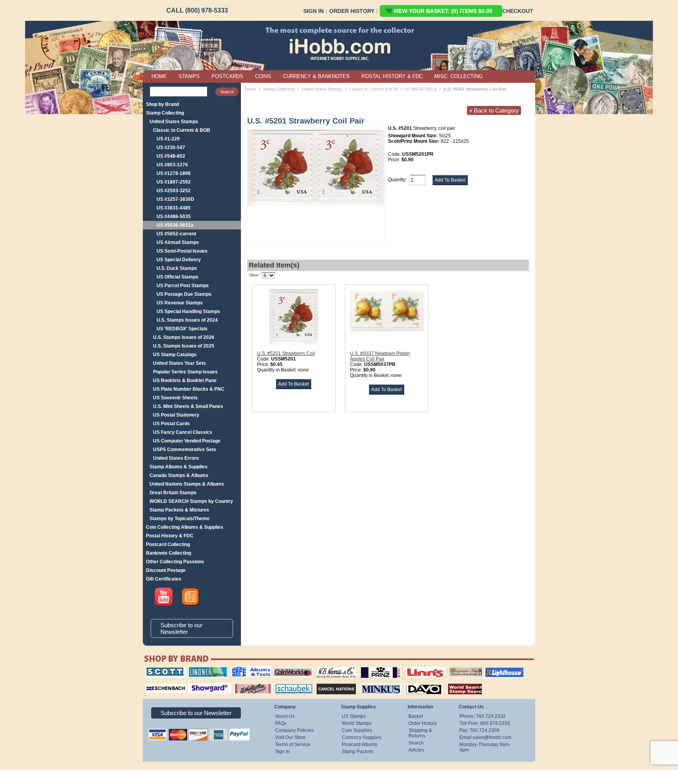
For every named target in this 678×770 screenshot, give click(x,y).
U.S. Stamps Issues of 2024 (187, 320)
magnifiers (154, 682)
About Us (285, 716)
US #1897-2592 (174, 182)
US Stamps (354, 716)
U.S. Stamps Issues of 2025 (183, 346)
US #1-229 (168, 139)
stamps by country (458, 682)
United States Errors (176, 458)
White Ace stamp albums (245, 685)
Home (250, 89)
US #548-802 (171, 156)
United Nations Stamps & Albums (186, 484)
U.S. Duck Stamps (177, 268)
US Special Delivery (179, 259)
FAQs (280, 723)
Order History (351, 11)
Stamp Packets (358, 751)
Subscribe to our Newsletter (181, 628)
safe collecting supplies (243, 669)
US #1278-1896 (174, 173)
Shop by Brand (162, 104)
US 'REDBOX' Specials (182, 328)
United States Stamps (173, 121)
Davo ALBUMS (413, 682)
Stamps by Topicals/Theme (179, 518)
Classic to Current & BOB (181, 130)
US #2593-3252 (174, 190)
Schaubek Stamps (289, 682)
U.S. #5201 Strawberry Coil (286, 353)
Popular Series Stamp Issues (185, 372)
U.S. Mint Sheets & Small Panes (188, 406)
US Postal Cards (171, 423)
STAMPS (189, 76)
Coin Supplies (357, 730)
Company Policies (294, 730)
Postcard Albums (359, 744)
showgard (195, 682)
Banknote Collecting (168, 553)
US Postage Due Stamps (184, 294)
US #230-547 (171, 147)
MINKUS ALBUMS (374, 682)
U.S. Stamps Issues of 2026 (183, 337)
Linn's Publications (417, 667)
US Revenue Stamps (180, 303)
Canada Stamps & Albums (178, 475)
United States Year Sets (179, 363)
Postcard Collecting (168, 544)
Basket (415, 716)
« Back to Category (494, 110)
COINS (263, 76)
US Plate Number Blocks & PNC (188, 389)
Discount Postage (166, 570)
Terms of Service (292, 744)
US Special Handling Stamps (188, 311)
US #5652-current (176, 234)
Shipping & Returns (420, 733)
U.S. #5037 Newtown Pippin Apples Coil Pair (380, 356)
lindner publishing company (204, 669)
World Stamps (357, 723)
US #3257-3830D (175, 199)
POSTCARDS (227, 76)
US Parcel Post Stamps (183, 285)
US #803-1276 (172, 164)
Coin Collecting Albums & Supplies (184, 527)
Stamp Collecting (165, 113)
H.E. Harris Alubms (332, 667)
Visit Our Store (290, 737)
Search (416, 743)
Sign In (313, 11)
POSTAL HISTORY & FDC (392, 76)
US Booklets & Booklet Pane (185, 380)
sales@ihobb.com (492, 737)
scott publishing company (159, 669)
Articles (416, 750)
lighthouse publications (495, 669)
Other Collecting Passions (175, 561)
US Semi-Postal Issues (182, 251)
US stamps (451, 667)
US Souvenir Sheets (175, 397)
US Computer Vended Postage (187, 441)
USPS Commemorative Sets (184, 449)
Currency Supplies (361, 737)
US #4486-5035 (174, 216)
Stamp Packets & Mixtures (179, 510)
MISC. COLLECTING (458, 76)
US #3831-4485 (174, 208)
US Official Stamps (178, 277)
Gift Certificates (163, 579)
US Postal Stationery (176, 415)
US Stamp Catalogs (175, 354)
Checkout (517, 11)
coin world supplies (290, 667)
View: (254, 275)
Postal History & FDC (169, 536)
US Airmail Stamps (178, 242)
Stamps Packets (329, 682)
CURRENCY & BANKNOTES (316, 76)
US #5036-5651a (175, 225)
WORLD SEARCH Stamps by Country (191, 501)
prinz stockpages (373, 667)
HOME (159, 76)
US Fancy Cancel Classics (182, 432)
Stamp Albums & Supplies (178, 467)
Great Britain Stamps (173, 492)
